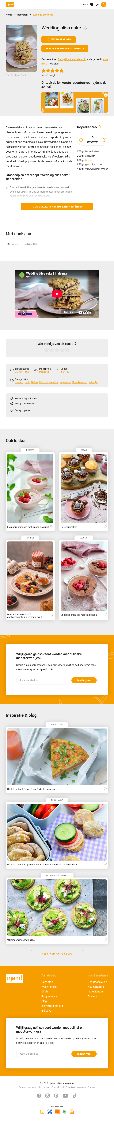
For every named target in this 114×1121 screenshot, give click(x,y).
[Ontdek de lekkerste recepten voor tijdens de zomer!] (74, 102)
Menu (85, 4)
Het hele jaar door (48, 382)
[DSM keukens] (12, 244)
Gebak (34, 382)
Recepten (22, 15)
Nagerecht (65, 382)
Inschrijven (84, 680)
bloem (88, 160)
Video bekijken (61, 40)
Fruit (27, 382)
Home (9, 15)
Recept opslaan (23, 410)
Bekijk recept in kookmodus (65, 49)
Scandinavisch (79, 382)
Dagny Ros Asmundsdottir (72, 59)
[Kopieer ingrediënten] (99, 127)
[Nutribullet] (31, 244)
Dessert (19, 382)
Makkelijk (44, 372)
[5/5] (52, 70)
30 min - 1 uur (22, 372)
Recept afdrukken (24, 404)
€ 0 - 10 (65, 372)
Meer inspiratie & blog (57, 954)
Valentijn (93, 382)
